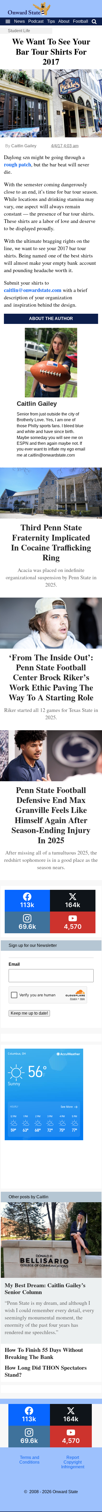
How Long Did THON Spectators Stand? (46, 1371)
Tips (51, 21)
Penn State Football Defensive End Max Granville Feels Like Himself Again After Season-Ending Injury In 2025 (51, 815)
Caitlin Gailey (23, 146)
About (63, 21)
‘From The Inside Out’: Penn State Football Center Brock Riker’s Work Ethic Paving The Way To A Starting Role (51, 677)
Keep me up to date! (29, 1013)
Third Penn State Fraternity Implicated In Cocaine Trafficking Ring (51, 542)
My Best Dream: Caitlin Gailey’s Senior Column (45, 1288)
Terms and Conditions (29, 1459)
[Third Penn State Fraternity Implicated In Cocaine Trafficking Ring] (51, 516)
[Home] (29, 14)
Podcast (35, 21)
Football (80, 21)
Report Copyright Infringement (72, 1462)
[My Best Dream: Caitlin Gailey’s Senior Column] (51, 1279)
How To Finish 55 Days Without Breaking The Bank (44, 1353)
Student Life (19, 31)
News (19, 21)
